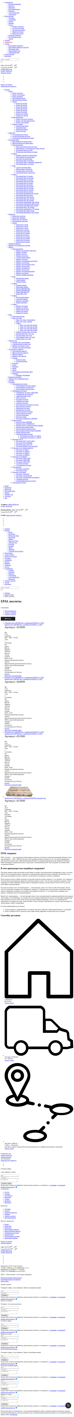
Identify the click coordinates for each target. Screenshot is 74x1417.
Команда (11, 574)
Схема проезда (9, 555)
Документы (12, 575)
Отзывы (11, 570)
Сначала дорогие (10, 614)
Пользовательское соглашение (11, 1279)
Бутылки (11, 544)
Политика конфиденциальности (11, 1278)
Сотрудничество (13, 577)
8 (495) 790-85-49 (6, 71)
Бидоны (11, 546)
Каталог (7, 530)
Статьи (7, 582)
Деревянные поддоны (12, 1233)
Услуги (7, 567)
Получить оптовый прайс (13, 676)
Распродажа (8, 553)
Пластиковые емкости (12, 1229)
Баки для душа (13, 541)
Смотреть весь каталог (15, 551)
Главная (7, 529)
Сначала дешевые (10, 612)
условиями (52, 1185)
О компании (9, 568)
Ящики (10, 539)
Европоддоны (9, 595)
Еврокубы (11, 534)
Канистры (11, 537)
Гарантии (8, 565)
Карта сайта (5, 1281)
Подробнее (13, 1414)
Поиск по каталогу (11, 556)
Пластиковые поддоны (12, 1236)
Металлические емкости (13, 1231)
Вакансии (11, 579)
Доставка (8, 558)
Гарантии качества (11, 1212)
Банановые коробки (11, 1238)
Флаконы (11, 549)
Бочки (10, 532)
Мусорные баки (13, 536)
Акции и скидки (10, 581)
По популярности (10, 611)
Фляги (10, 548)
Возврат (7, 563)
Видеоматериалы (10, 1218)
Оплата (7, 561)
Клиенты (11, 572)
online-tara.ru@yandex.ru (8, 86)
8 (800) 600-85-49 (6, 69)
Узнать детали (9, 1003)
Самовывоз (8, 560)
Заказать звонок (6, 73)
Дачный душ (12, 542)
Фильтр (8, 618)
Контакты (8, 584)
